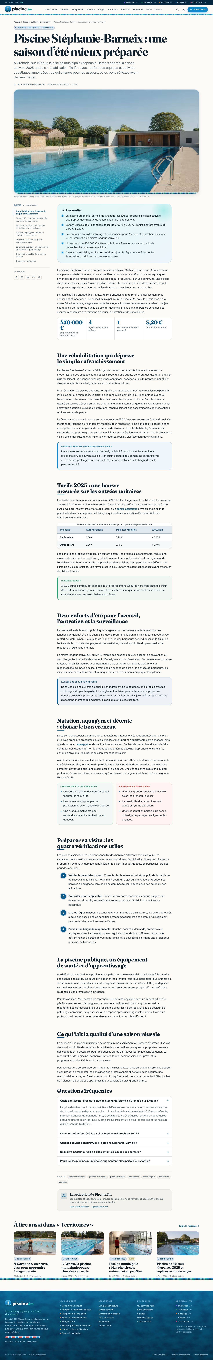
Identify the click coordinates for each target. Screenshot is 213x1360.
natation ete (164, 1177)
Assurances (199, 2)
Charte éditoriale (145, 1309)
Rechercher (104, 1321)
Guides (158, 9)
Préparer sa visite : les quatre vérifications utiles (29, 240)
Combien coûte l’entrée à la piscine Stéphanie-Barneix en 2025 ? (99, 1133)
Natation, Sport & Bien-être (75, 1329)
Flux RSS (9, 1341)
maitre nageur (149, 1177)
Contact (141, 1313)
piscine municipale (77, 1177)
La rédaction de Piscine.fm (30, 84)
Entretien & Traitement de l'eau (76, 1309)
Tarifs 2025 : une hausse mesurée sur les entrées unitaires (31, 219)
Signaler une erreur (100, 1207)
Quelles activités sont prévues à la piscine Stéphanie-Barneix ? (98, 1142)
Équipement (77, 9)
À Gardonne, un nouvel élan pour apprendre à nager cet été (31, 1267)
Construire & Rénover (72, 1305)
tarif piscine (134, 1177)
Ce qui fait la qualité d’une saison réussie (31, 255)
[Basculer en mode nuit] (183, 9)
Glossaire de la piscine (109, 1313)
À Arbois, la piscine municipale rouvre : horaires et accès (76, 1267)
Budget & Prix (68, 1321)
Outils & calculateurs (108, 1305)
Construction (51, 9)
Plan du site (32, 1341)
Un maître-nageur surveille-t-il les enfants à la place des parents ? (100, 1151)
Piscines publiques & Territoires (36, 22)
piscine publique (117, 1177)
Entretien (64, 9)
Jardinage (149, 2)
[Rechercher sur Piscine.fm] (177, 9)
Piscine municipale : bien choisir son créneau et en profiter (125, 1267)
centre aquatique (127, 508)
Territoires (113, 9)
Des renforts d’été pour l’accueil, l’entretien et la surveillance (30, 226)
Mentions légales (145, 1317)
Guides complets (106, 1309)
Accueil (17, 22)
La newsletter (105, 1325)
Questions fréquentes (26, 261)
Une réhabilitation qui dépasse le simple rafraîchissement (31, 212)
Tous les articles (106, 1317)
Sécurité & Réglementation (74, 1317)
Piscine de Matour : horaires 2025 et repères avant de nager (174, 1267)
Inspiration (138, 9)
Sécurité (91, 9)
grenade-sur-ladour (97, 1177)
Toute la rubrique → (189, 1226)
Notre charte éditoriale (79, 1207)
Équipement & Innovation (74, 1313)
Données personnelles (180, 1355)
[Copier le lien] (39, 277)
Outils (149, 9)
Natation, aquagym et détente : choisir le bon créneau (30, 233)
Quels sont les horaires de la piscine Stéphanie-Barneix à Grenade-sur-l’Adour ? (109, 1100)
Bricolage (166, 2)
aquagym (83, 744)
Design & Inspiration (71, 1333)
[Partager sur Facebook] (16, 277)
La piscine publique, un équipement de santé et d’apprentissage (32, 248)
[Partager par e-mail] (33, 277)
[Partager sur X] (22, 277)
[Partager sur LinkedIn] (27, 277)
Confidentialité (144, 1321)
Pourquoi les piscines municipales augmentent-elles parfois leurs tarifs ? (105, 1160)
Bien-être (125, 9)
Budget (101, 9)
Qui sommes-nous (145, 1305)
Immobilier (132, 2)
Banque (182, 2)
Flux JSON (20, 1341)
